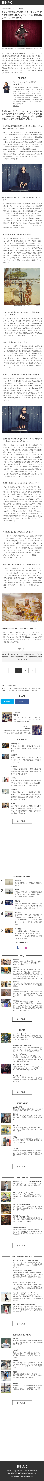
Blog (22, 955)
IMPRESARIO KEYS (22, 1334)
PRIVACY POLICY (31, 1471)
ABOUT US (11, 1471)
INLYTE (22, 1030)
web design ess (28, 1476)
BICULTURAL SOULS (22, 1256)
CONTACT (19, 1471)
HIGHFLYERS (22, 1103)
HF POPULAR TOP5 (22, 876)
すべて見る (21, 821)
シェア (22, 701)
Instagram (32, 1473)
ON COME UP (22, 1177)
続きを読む (16, 106)
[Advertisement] (22, 852)
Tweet (8, 701)
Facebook (23, 1473)
